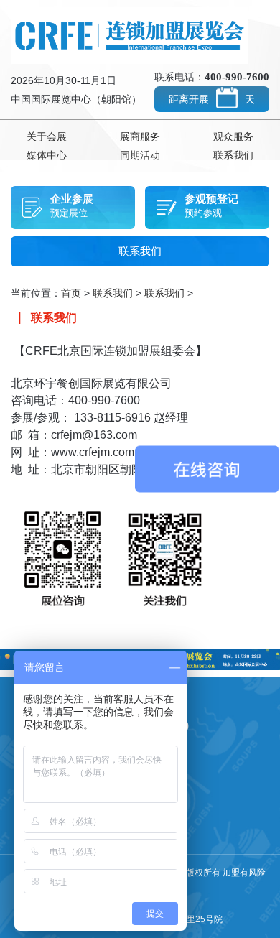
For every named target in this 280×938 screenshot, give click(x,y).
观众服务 (233, 136)
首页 (71, 293)
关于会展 (47, 136)
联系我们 (233, 155)
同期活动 (140, 155)
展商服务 (140, 136)
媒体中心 (47, 155)
